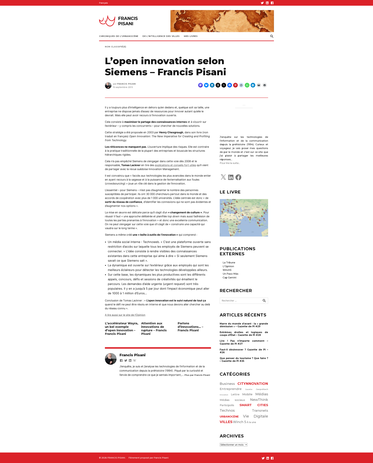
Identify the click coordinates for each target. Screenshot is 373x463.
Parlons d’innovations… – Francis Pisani (190, 327)
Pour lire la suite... (230, 163)
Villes (226, 422)
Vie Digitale (255, 416)
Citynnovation (252, 384)
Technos (227, 410)
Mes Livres (191, 36)
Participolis (227, 405)
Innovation (224, 395)
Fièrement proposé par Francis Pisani (148, 457)
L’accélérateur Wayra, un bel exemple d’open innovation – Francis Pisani (121, 329)
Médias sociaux (232, 400)
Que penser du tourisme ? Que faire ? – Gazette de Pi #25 (244, 359)
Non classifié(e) (115, 46)
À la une (251, 422)
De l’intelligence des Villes (161, 36)
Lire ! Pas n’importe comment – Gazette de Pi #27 (244, 342)
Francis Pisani (126, 84)
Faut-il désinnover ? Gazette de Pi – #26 (244, 351)
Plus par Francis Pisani (197, 375)
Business (227, 384)
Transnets (260, 410)
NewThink (259, 400)
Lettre (235, 394)
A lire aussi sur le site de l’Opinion (125, 314)
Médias (261, 394)
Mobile (247, 394)
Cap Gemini (229, 277)
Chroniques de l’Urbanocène (118, 36)
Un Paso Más (230, 273)
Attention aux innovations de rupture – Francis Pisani (154, 329)
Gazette (248, 389)
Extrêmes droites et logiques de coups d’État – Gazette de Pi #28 (244, 333)
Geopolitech (262, 389)
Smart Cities (254, 405)
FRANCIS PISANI (128, 21)
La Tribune (229, 262)
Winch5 (227, 270)
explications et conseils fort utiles (175, 165)
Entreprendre (231, 389)
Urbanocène (229, 416)
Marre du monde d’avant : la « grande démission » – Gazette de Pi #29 (244, 325)
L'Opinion (228, 266)
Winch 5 (239, 422)
